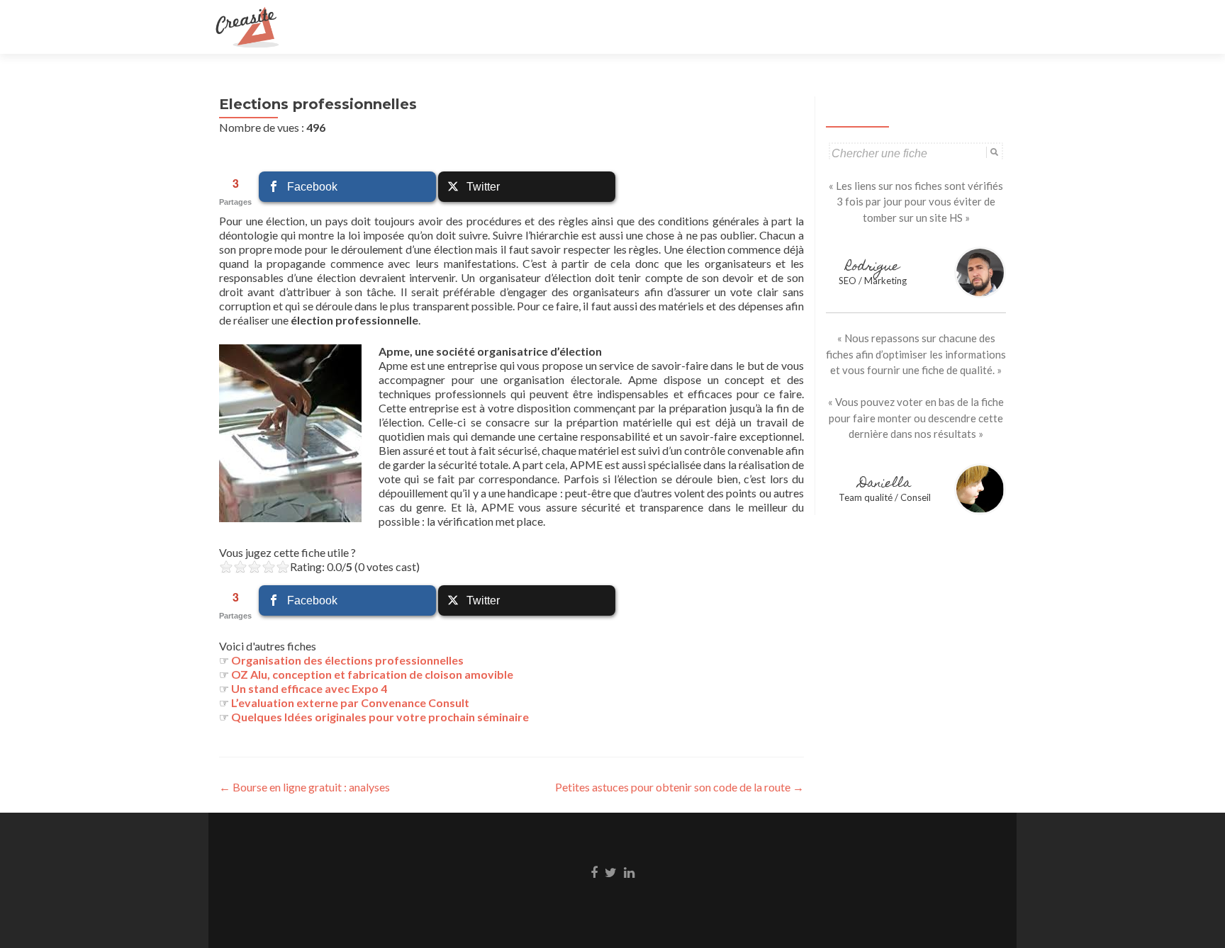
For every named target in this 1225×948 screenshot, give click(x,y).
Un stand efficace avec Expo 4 (309, 688)
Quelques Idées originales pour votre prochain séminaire (380, 716)
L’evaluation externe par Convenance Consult (350, 702)
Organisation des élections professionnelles (347, 660)
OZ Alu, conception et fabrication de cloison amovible (372, 674)
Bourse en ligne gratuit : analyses (304, 787)
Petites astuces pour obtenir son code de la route (679, 787)
